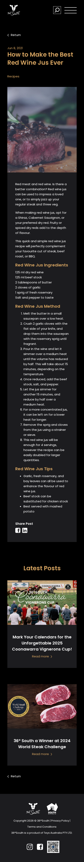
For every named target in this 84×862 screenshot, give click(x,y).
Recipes (13, 76)
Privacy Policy (60, 821)
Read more (41, 656)
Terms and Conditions (41, 827)
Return (16, 35)
